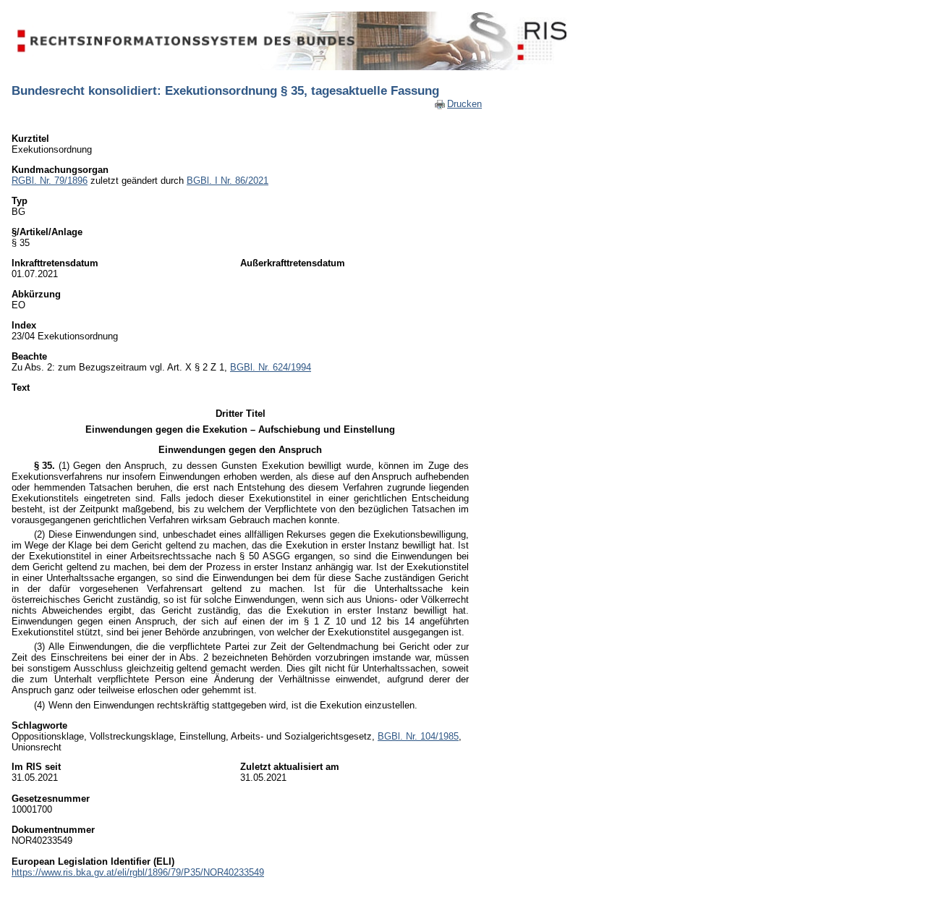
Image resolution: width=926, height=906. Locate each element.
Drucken (464, 103)
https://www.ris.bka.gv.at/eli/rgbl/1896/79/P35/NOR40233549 (138, 872)
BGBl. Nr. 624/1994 (270, 367)
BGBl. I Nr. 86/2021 (227, 180)
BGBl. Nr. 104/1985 (418, 736)
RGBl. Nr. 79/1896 (50, 180)
